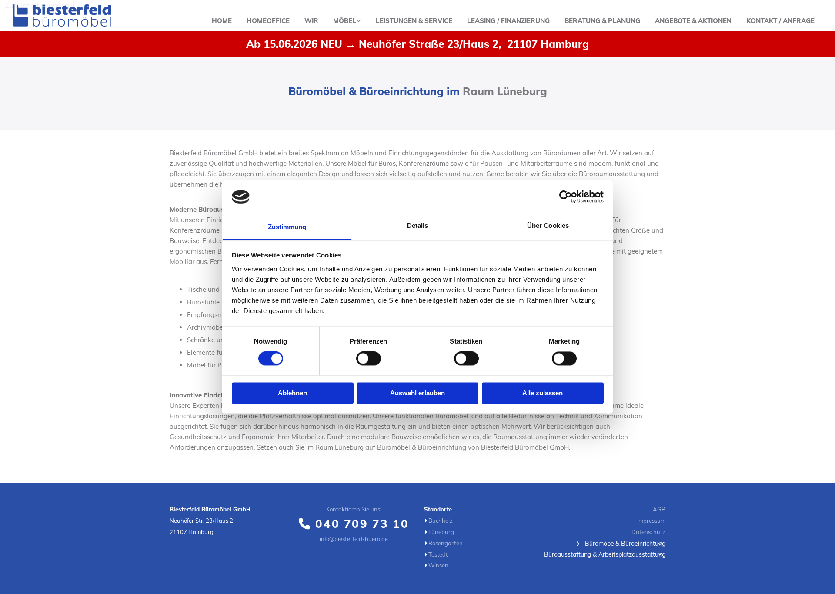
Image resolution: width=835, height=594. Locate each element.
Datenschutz (648, 531)
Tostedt (438, 554)
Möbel (344, 21)
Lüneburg (441, 531)
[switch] (368, 359)
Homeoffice (268, 21)
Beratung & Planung (602, 21)
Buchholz (440, 520)
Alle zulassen (542, 393)
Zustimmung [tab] (287, 226)
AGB (659, 509)
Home (222, 21)
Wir (311, 21)
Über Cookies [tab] (548, 225)
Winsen (438, 565)
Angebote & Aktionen (693, 21)
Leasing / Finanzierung (508, 21)
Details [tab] (417, 225)
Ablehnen (292, 393)
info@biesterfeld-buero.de (354, 538)
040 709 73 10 (362, 524)
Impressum (651, 520)
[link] (347, 21)
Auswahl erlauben (417, 393)
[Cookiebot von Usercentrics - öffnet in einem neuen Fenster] (566, 197)
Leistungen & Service (414, 21)
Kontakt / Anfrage (780, 21)
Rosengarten (445, 543)
